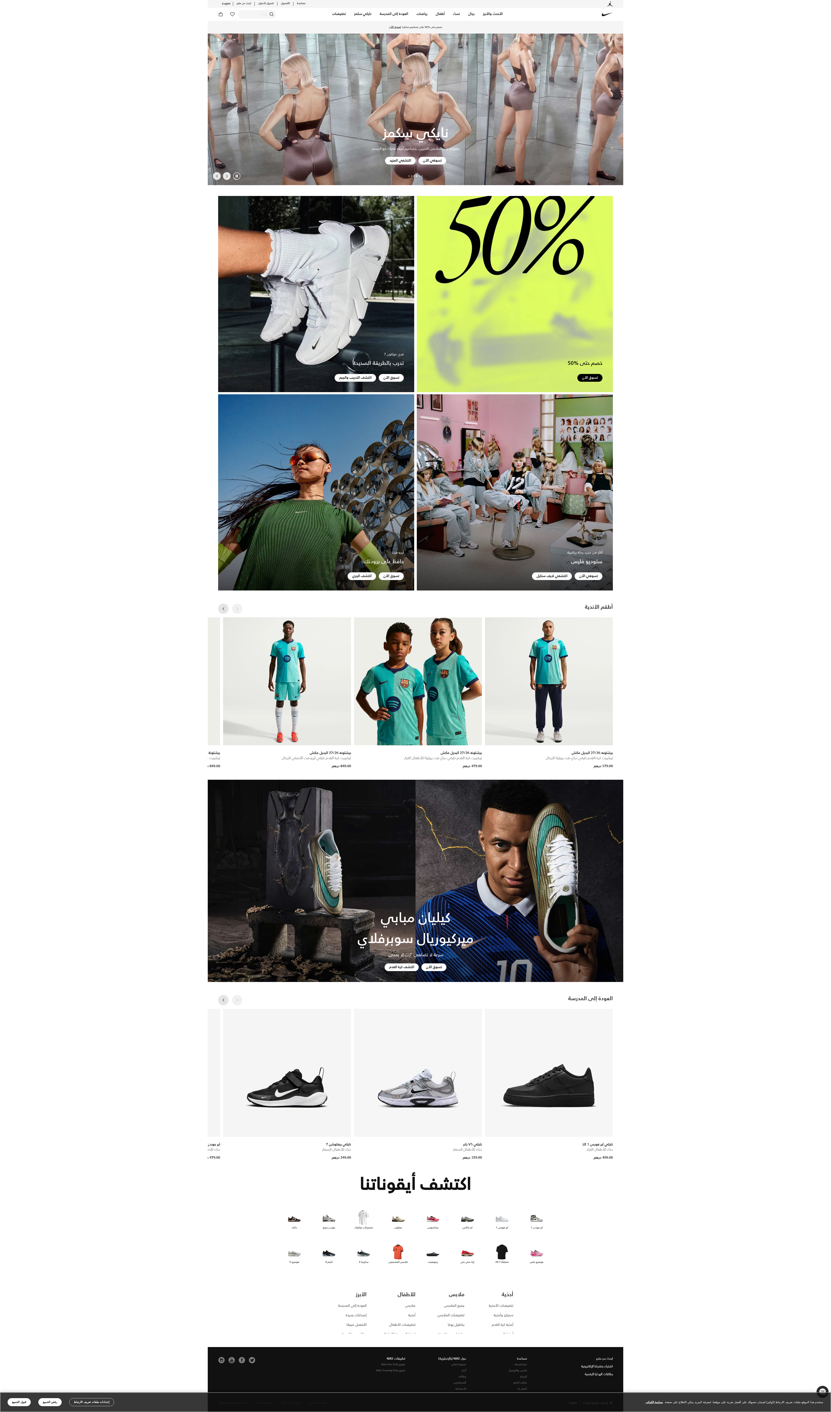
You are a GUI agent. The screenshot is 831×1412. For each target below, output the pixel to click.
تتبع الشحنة (521, 1364)
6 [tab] (409, 176)
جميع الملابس (454, 1305)
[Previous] (227, 176)
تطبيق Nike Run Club (393, 1364)
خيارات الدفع (520, 1383)
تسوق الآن (415, 29)
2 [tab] (419, 176)
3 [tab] (416, 176)
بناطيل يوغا (456, 1325)
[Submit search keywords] (271, 14)
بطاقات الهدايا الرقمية (599, 1374)
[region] (415, 1402)
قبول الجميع (19, 1402)
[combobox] (257, 14)
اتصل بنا (522, 1389)
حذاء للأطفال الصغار (467, 1149)
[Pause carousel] (237, 176)
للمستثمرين (460, 1383)
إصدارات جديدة (356, 1315)
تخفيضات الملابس (450, 1315)
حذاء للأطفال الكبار (600, 1149)
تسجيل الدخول (266, 3)
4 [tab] (414, 176)
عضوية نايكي (458, 1364)
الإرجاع (523, 1377)
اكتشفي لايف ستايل (551, 576)
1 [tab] (422, 176)
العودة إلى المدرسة (352, 1305)
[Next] (217, 176)
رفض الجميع (50, 1402)
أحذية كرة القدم (502, 1325)
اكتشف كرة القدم (401, 967)
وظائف (462, 1377)
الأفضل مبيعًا (356, 1325)
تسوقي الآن (588, 576)
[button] (492, 14)
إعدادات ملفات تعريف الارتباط (92, 1402)
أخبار (464, 1370)
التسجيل (285, 3)
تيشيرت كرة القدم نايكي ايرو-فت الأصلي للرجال (316, 758)
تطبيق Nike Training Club (390, 1370)
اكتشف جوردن (401, 160)
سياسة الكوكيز (654, 1402)
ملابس (410, 1305)
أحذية (412, 1315)
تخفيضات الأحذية (501, 1305)
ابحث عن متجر (244, 3)
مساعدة (301, 3)
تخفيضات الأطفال (402, 1325)
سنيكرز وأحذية (503, 1315)
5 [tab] (411, 176)
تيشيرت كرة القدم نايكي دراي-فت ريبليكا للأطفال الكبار (443, 758)
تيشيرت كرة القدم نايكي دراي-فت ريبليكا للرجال (579, 758)
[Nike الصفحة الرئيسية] (607, 14)
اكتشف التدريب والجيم (355, 377)
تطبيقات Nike (396, 1359)
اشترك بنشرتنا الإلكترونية (597, 1366)
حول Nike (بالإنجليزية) (452, 1359)
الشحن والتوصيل (517, 1370)
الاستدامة (460, 1389)
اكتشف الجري (362, 576)
